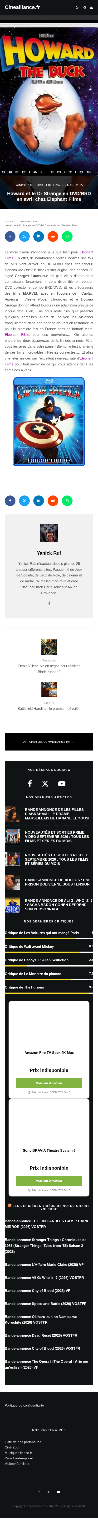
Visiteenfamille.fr (17, 1464)
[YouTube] (59, 1492)
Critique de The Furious (24, 987)
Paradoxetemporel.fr (20, 1458)
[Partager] (10, 236)
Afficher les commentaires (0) (46, 741)
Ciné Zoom (13, 1447)
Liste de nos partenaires (23, 1442)
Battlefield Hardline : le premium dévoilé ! (49, 705)
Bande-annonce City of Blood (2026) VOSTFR (42, 1348)
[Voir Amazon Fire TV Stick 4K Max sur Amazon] (49, 1026)
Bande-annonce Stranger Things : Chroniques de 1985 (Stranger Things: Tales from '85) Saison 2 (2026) (45, 1246)
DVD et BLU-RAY (48, 185)
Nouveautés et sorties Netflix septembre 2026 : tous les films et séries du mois (56, 859)
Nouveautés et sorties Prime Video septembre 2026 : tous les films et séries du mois (57, 836)
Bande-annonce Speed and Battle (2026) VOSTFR (46, 1304)
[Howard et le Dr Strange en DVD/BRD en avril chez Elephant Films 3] (49, 421)
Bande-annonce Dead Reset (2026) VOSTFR (41, 1335)
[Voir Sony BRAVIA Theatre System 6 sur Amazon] (49, 1123)
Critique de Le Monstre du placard (33, 974)
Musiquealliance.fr (18, 1453)
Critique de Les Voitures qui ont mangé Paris (42, 933)
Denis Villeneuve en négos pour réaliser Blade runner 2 (49, 666)
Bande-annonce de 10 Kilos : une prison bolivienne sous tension (58, 882)
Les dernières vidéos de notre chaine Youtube (51, 1207)
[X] (49, 1492)
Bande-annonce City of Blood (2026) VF (37, 1291)
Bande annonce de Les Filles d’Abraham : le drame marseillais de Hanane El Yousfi (58, 814)
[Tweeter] (24, 236)
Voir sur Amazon (49, 1083)
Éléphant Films (17, 335)
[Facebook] (39, 1492)
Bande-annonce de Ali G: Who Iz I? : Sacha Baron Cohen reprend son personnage (59, 905)
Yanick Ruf (24, 185)
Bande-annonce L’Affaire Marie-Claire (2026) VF (44, 1265)
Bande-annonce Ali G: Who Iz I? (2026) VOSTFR (44, 1278)
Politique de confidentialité (24, 1405)
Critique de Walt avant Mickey (29, 946)
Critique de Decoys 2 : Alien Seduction (37, 960)
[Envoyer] (53, 236)
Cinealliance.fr (22, 7)
